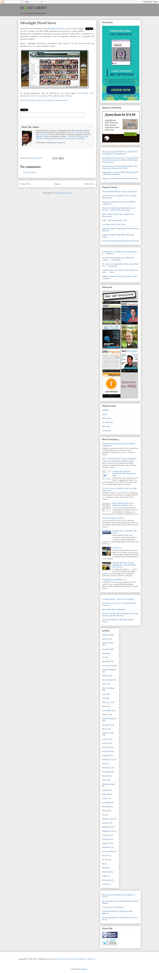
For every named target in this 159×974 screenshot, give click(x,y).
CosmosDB (106, 803)
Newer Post (25, 183)
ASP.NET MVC (108, 643)
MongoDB (106, 806)
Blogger (84, 969)
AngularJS (106, 755)
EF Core (105, 860)
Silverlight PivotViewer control (60, 28)
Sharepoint (106, 725)
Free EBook (106, 711)
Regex (104, 876)
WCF (104, 764)
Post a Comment (29, 172)
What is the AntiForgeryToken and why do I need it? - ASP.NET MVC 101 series (119, 209)
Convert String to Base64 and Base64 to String (120, 241)
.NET (104, 684)
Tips (103, 815)
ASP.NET (105, 410)
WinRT (104, 780)
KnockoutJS (106, 751)
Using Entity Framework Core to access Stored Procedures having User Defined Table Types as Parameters (120, 160)
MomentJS (106, 872)
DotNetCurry (82, 133)
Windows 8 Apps (108, 784)
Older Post (89, 183)
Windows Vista (108, 819)
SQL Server (106, 418)
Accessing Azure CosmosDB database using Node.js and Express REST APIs (119, 167)
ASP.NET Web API (109, 719)
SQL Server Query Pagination (113, 609)
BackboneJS (107, 827)
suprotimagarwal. (59, 142)
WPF (104, 706)
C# (103, 657)
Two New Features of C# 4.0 (113, 518)
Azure (104, 729)
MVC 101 (105, 747)
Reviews (105, 776)
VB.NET (105, 676)
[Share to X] (58, 158)
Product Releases (109, 670)
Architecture (107, 768)
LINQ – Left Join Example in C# (114, 220)
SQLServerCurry (42, 135)
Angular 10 (106, 843)
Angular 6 (106, 823)
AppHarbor (106, 847)
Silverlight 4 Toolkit (64, 95)
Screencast (106, 880)
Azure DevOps (108, 851)
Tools (104, 694)
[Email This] (53, 158)
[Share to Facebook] (60, 158)
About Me (106, 426)
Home (57, 183)
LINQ (104, 653)
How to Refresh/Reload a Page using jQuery (119, 192)
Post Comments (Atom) (62, 193)
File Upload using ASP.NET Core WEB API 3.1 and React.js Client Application (120, 153)
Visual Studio (107, 680)
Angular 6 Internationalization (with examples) (120, 178)
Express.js (106, 835)
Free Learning (107, 666)
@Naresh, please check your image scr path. (120, 276)
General (105, 743)
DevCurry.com (61, 959)
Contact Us (106, 431)
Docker (105, 856)
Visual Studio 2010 (85, 93)
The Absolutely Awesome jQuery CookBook (68, 138)
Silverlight (106, 661)
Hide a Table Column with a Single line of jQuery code (123, 504)
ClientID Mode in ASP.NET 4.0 (114, 580)
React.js (105, 811)
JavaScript (106, 649)
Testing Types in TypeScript (113, 907)
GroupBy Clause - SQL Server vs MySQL (118, 599)
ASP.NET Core (108, 760)
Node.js (105, 798)
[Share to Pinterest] (62, 158)
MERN (104, 868)
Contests (105, 790)
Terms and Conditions (77, 959)
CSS (104, 698)
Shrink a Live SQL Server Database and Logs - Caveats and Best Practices (120, 614)
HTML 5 (105, 715)
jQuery (104, 414)
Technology (106, 772)
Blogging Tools (108, 831)
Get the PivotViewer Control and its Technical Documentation (44, 100)
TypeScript (106, 839)
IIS (103, 864)
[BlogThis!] (55, 158)
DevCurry (73, 133)
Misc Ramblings (108, 688)
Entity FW (106, 794)
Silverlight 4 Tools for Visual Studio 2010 (36, 95)
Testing (105, 884)
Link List (105, 739)
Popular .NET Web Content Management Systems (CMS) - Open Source (124, 565)
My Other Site (107, 422)
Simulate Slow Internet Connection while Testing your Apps (124, 473)
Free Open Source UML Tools (113, 224)
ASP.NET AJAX (108, 733)
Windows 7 (106, 702)
